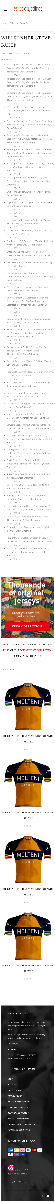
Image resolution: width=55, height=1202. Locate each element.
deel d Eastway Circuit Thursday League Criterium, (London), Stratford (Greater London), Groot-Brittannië (30, 276)
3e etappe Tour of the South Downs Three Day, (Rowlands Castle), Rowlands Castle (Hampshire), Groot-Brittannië (30, 153)
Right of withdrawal (18, 1101)
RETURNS (12, 1084)
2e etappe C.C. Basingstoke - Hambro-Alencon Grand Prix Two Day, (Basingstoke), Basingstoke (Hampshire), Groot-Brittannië (29, 96)
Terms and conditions (19, 1130)
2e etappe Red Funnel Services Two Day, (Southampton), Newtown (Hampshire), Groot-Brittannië (29, 110)
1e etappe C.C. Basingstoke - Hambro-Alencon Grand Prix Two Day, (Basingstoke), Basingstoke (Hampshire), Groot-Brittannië (29, 68)
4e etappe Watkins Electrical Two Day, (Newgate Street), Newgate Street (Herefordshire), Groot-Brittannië (29, 181)
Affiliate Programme (18, 1118)
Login (10, 1079)
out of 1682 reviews (17, 1173)
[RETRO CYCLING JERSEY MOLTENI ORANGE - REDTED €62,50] (27, 680)
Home (4, 23)
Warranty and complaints (21, 1124)
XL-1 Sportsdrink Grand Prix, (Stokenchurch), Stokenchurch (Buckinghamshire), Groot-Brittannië (28, 552)
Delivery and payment (18, 1113)
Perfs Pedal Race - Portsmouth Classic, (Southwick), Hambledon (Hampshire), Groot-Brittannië (28, 464)
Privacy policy (15, 1096)
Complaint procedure (18, 1107)
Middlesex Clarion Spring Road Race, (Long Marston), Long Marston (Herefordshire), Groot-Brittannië (30, 439)
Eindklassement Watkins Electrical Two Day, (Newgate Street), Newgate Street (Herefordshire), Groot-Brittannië (27, 351)
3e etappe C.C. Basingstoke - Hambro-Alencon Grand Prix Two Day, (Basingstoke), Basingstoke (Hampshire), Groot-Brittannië (29, 139)
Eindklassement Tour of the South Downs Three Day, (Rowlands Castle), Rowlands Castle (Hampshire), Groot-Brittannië (30, 333)
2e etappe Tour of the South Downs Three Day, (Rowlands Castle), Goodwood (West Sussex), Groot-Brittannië (29, 125)
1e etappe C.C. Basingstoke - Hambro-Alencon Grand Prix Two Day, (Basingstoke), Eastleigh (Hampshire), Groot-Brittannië (29, 82)
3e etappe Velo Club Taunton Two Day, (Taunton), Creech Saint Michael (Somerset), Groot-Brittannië (30, 167)
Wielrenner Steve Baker (20, 23)
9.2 (26, 1170)
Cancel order (14, 1090)
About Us (12, 1049)
